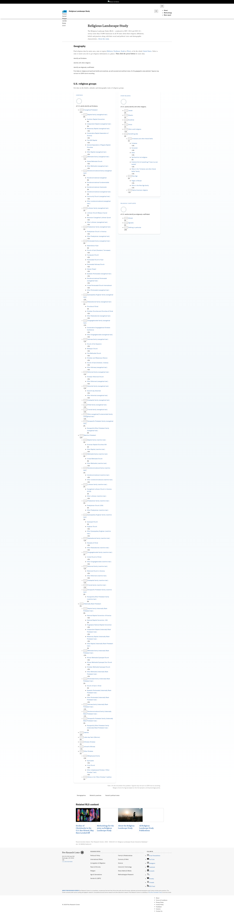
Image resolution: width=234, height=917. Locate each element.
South (123, 51)
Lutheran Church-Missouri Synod (97, 213)
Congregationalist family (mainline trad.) (100, 552)
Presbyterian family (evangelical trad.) (99, 227)
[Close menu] (162, 6)
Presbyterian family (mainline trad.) (98, 501)
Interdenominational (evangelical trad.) (99, 192)
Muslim (130, 115)
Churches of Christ (92, 306)
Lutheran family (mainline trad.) (97, 484)
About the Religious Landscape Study (126, 826)
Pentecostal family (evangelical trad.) (99, 241)
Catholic (86, 732)
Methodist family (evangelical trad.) (98, 156)
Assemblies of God (92, 245)
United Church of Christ (94, 557)
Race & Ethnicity (95, 867)
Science (120, 863)
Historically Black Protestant (92, 604)
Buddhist (131, 120)
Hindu (130, 124)
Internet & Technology (125, 867)
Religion (92, 871)
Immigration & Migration (97, 863)
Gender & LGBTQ (95, 878)
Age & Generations (96, 874)
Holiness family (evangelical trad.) (98, 339)
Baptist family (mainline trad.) (97, 440)
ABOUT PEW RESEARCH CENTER (70, 890)
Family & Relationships (125, 855)
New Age (134, 176)
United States (147, 51)
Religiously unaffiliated (128, 203)
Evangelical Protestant (91, 110)
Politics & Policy (95, 855)
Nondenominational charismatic (97, 187)
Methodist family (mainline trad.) (98, 454)
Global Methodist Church (94, 161)
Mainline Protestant (90, 435)
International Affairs (96, 859)
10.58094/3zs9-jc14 (85, 844)
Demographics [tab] (81, 795)
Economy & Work (123, 859)
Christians (79, 95)
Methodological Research (126, 874)
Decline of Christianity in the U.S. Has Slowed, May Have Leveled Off (85, 829)
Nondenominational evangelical (96, 178)
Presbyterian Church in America (96, 231)
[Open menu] (156, 11)
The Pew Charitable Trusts (155, 892)
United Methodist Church (94, 459)
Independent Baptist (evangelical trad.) (99, 124)
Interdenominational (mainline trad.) (98, 475)
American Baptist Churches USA (97, 444)
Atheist (130, 218)
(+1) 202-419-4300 (67, 861)
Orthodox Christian (89, 742)
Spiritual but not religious (139, 157)
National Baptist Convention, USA (97, 620)
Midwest (110, 51)
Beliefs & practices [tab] (95, 795)
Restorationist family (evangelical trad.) (100, 302)
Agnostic (131, 223)
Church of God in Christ (94, 686)
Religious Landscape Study (79, 11)
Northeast (117, 51)
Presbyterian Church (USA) (95, 505)
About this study (103, 39)
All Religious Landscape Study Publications (146, 828)
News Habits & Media (124, 871)
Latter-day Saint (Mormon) (92, 737)
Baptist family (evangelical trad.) (97, 114)
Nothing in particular (134, 227)
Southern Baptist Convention (96, 119)
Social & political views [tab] (112, 795)
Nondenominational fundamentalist (98, 182)
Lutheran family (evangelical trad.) (98, 208)
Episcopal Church (92, 522)
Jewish (130, 110)
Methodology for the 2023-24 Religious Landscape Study (105, 828)
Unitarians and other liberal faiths (142, 138)
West (128, 51)
